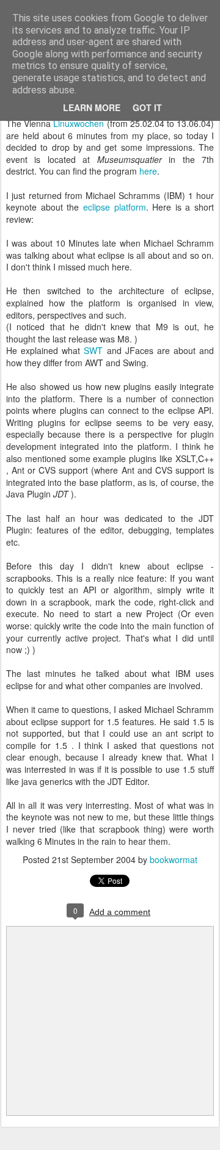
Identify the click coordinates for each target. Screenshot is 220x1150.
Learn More (91, 107)
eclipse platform (114, 207)
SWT (93, 350)
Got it (147, 107)
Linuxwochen (79, 123)
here (148, 171)
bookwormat (173, 859)
